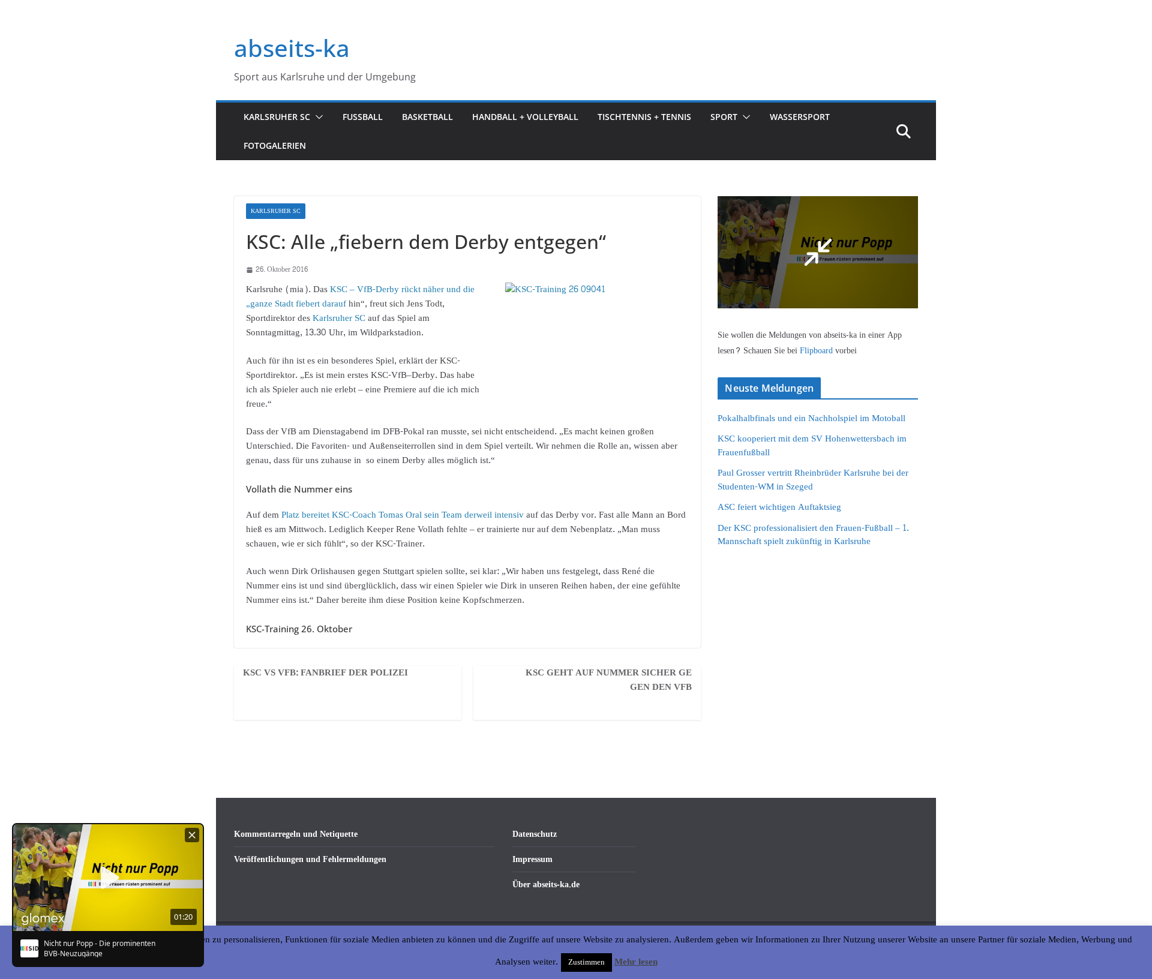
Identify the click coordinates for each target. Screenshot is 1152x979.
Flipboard (817, 350)
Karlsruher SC (277, 116)
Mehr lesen (636, 962)
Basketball (427, 116)
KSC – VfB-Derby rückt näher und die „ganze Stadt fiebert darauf (360, 296)
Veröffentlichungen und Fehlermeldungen (310, 859)
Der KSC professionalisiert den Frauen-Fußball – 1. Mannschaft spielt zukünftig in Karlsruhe (813, 535)
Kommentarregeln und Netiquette (296, 834)
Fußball (363, 116)
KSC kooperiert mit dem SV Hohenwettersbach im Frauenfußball (812, 446)
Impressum (532, 859)
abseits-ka (292, 47)
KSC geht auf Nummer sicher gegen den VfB (609, 680)
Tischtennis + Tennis (644, 116)
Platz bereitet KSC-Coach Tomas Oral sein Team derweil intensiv (402, 515)
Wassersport (800, 116)
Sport (723, 116)
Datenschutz (534, 834)
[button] (316, 117)
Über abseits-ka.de (546, 884)
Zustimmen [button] (586, 962)
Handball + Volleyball (525, 116)
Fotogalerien (275, 145)
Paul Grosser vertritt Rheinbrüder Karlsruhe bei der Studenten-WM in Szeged (813, 480)
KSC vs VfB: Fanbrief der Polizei (325, 673)
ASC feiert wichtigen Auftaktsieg (779, 507)
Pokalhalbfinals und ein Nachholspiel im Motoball (811, 418)
